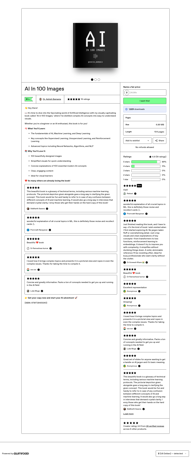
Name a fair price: (131, 87)
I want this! (145, 101)
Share (161, 140)
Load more (128, 414)
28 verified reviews (155, 426)
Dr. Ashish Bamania (52, 99)
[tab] (92, 79)
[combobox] (137, 141)
